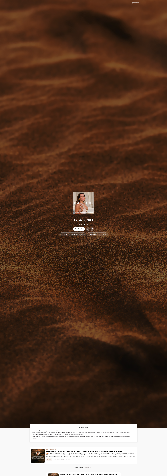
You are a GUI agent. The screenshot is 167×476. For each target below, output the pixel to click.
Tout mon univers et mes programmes (73, 234)
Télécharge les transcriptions (98, 234)
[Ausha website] (135, 3)
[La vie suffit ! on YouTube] (92, 229)
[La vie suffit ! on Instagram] (88, 229)
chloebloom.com (83, 224)
